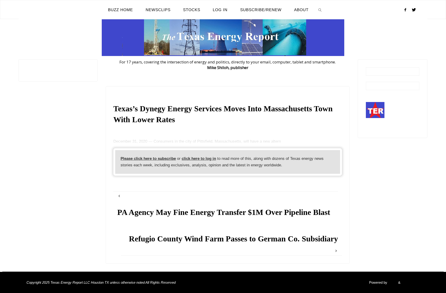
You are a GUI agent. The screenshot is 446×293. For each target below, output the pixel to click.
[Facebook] (405, 9)
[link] (320, 9)
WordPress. (410, 282)
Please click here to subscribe (148, 158)
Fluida (392, 282)
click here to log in (199, 158)
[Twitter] (414, 9)
